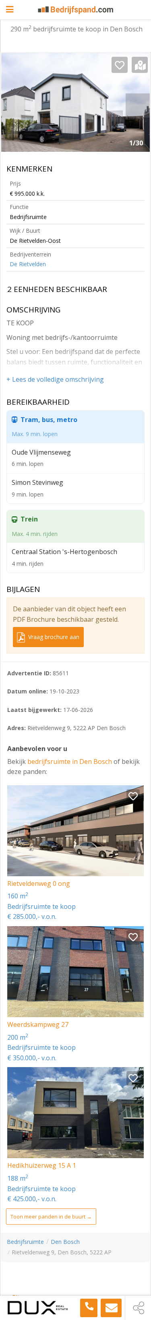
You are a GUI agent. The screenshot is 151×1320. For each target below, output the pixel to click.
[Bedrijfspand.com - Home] (76, 10)
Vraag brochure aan (53, 637)
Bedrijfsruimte (25, 1242)
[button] (138, 105)
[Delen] (138, 1308)
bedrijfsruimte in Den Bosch (70, 761)
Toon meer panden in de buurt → (51, 1216)
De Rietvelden (28, 264)
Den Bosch (65, 1242)
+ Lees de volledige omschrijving (55, 379)
